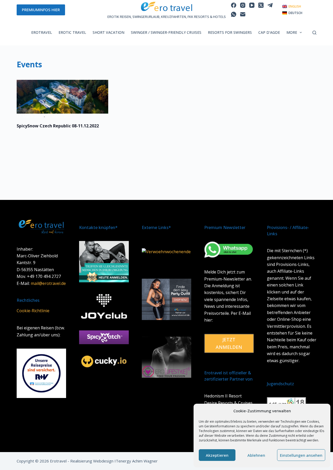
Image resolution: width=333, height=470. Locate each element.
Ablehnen (256, 455)
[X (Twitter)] (261, 5)
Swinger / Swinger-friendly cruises (166, 32)
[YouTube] (251, 5)
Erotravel (41, 32)
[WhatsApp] (233, 14)
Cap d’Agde (269, 32)
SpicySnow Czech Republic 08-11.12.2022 (58, 126)
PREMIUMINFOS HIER (41, 9)
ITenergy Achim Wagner (136, 461)
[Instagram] (242, 5)
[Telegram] (270, 5)
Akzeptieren (217, 455)
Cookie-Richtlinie (33, 311)
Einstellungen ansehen (301, 455)
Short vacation (108, 32)
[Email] (242, 14)
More (291, 32)
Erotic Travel (72, 32)
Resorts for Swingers (230, 32)
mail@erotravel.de (48, 283)
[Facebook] (233, 5)
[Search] (314, 33)
